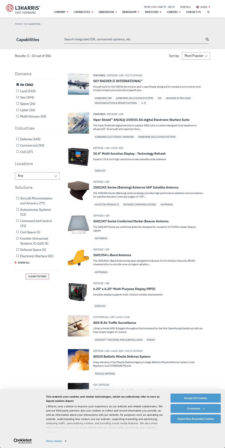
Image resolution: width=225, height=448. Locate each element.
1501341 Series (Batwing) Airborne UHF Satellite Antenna (137, 190)
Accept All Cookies (195, 398)
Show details (54, 441)
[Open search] (208, 12)
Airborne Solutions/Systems (134, 98)
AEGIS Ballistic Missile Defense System (137, 359)
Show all (24, 262)
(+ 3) (143, 103)
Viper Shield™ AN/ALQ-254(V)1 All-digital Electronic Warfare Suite (137, 123)
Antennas (166, 204)
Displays (100, 170)
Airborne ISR (103, 98)
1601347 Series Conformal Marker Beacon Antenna (137, 224)
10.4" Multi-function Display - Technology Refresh (137, 156)
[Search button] (207, 39)
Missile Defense (105, 373)
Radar (151, 339)
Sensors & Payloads (178, 98)
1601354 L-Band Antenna (137, 258)
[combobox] (136, 39)
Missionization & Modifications (116, 103)
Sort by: (174, 56)
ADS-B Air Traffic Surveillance (137, 325)
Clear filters (37, 276)
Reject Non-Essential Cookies (196, 418)
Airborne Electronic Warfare (114, 136)
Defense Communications (139, 204)
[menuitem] (185, 7)
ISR (160, 98)
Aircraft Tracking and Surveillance (119, 339)
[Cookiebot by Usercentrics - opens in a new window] (22, 441)
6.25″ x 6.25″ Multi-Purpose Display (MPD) (137, 292)
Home (18, 23)
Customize (193, 408)
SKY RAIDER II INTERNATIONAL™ (137, 84)
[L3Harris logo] (23, 9)
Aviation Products (107, 204)
